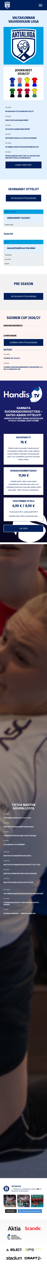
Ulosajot (8, 259)
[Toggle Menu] (40, 5)
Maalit (7, 242)
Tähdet (7, 264)
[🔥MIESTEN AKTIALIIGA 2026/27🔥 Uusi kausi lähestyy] (23, 1201)
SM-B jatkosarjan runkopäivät (17, 129)
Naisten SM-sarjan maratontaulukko (19, 827)
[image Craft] (33, 1259)
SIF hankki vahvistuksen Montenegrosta (22, 147)
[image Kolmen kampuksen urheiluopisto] (14, 1238)
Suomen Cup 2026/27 (12, 358)
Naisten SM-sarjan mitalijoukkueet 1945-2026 (22, 865)
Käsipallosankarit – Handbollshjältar (19, 913)
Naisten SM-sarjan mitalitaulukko (17, 856)
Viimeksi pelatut (10, 212)
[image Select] (14, 1250)
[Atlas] (12, 82)
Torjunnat (8, 255)
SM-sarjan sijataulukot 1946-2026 (17, 818)
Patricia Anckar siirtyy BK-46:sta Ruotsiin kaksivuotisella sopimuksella (22, 157)
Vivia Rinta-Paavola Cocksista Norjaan (20, 138)
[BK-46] (20, 82)
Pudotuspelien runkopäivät (16, 120)
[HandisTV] (23, 394)
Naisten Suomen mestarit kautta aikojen (20, 874)
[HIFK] (20, 92)
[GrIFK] (12, 92)
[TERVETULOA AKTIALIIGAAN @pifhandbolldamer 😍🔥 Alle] (37, 1201)
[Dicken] (34, 82)
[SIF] (34, 92)
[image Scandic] (33, 1229)
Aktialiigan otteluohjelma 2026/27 (19, 111)
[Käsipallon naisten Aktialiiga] (7, 5)
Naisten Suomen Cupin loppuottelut (19, 882)
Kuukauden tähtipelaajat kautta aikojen (20, 836)
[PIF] (27, 92)
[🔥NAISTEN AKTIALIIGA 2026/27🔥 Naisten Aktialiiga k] (10, 1201)
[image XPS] (33, 1250)
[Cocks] (27, 82)
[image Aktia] (14, 1229)
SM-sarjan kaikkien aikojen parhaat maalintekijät (23, 894)
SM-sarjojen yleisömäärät (14, 845)
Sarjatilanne (9, 225)
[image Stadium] (14, 1259)
